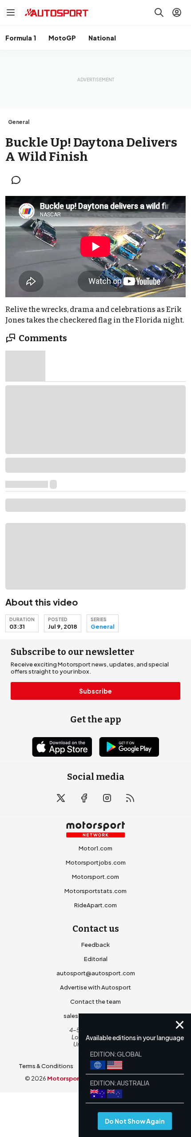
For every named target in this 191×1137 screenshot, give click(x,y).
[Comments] (18, 180)
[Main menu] (11, 12)
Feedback (95, 944)
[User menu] (177, 12)
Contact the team (95, 1001)
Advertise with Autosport (95, 987)
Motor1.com (95, 848)
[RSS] (130, 798)
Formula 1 (20, 38)
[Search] (159, 12)
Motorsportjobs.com (96, 862)
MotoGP (62, 38)
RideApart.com (95, 905)
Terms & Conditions (46, 1065)
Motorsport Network (78, 1078)
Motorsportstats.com (95, 890)
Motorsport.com (95, 876)
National (102, 38)
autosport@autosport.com (95, 973)
